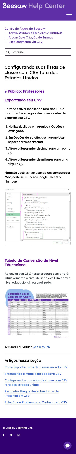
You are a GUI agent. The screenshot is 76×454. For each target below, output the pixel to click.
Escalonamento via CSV (26, 42)
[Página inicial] (34, 6)
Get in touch (41, 347)
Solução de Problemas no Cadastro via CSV (36, 402)
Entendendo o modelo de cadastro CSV (33, 374)
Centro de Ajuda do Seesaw (25, 28)
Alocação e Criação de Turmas (31, 37)
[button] (69, 14)
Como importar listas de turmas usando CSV (36, 367)
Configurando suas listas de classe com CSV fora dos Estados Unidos (36, 382)
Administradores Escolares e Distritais (35, 33)
